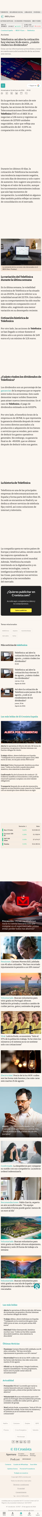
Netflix (5, 1423)
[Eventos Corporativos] (23, 1455)
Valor (38, 826)
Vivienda (36, 12)
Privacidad (21, 1488)
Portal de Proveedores (27, 1469)
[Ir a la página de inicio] (2, 16)
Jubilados (28, 12)
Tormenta (4, 12)
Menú (4, 1515)
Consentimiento (21, 1492)
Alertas (29, 1515)
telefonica (31, 30)
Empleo (27, 1423)
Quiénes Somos (12, 1469)
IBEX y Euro (20, 30)
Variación (22, 826)
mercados (5, 636)
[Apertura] (11, 1454)
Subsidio (35, 1430)
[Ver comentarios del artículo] (26, 93)
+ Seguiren (34, 86)
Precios (6, 1430)
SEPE (37, 1423)
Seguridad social (16, 12)
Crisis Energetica (20, 1430)
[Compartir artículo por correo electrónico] (21, 93)
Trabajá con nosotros (21, 1473)
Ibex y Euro (36, 21)
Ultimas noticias (6, 21)
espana (15, 631)
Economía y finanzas (23, 21)
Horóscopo (21, 1436)
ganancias (6, 390)
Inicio (21, 1515)
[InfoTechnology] (26, 1459)
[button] (37, 1286)
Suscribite (33, 1464)
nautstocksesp (26, 631)
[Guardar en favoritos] (3, 85)
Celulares (16, 1423)
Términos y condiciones (21, 1484)
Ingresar (38, 1515)
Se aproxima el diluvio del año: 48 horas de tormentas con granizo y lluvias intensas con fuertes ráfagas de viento (21, 748)
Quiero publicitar (23, 610)
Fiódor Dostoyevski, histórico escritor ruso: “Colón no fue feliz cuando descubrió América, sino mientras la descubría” (20, 767)
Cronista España (7, 30)
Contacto (8, 1464)
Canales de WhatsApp (20, 1464)
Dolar (12, 1515)
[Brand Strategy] (33, 1455)
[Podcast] (15, 1459)
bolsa (14, 636)
